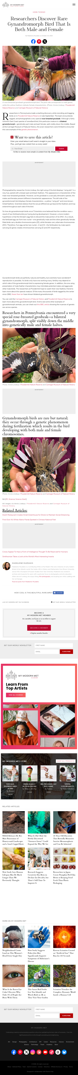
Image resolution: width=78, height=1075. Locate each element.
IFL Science (10, 499)
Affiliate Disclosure (56, 1067)
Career (46, 1042)
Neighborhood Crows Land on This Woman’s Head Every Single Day (12, 953)
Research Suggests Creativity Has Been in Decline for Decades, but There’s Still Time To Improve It (38, 877)
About (9, 1067)
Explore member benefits (39, 633)
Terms (71, 1067)
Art (9, 1042)
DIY (40, 1042)
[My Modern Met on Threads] (57, 1052)
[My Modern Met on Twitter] (26, 1052)
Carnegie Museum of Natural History (32, 108)
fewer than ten (17, 294)
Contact (40, 1067)
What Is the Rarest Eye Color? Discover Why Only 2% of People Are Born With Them (12, 993)
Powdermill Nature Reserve (29, 116)
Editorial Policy (16, 1067)
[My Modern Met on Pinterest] (20, 1052)
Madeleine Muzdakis (33, 36)
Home (35, 12)
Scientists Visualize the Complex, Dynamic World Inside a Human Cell (64, 992)
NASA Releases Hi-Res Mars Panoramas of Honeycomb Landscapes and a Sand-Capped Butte (13, 839)
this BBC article (43, 304)
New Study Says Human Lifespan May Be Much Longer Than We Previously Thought (12, 876)
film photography (44, 576)
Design (14, 1042)
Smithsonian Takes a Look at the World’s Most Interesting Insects (28, 556)
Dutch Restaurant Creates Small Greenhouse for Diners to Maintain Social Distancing (35, 515)
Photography (23, 1042)
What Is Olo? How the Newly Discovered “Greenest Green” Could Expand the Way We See (38, 839)
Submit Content (32, 1067)
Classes (61, 1042)
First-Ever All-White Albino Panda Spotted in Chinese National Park (29, 519)
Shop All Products (65, 761)
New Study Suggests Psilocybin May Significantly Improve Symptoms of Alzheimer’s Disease (38, 956)
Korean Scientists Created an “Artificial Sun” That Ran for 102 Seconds (64, 953)
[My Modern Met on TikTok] (51, 1052)
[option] (20, 712)
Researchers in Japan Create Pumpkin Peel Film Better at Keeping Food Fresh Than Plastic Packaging (64, 877)
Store (56, 1045)
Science (42, 12)
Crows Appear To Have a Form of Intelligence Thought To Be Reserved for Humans (35, 552)
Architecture (33, 1042)
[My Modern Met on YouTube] (45, 1052)
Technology (34, 1045)
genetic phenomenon (29, 129)
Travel (42, 1045)
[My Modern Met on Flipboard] (39, 1052)
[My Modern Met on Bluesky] (64, 1052)
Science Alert (21, 499)
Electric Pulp (49, 1071)
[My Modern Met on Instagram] (32, 1052)
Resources (53, 1042)
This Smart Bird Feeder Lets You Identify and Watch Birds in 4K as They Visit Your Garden (38, 993)
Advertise (47, 1067)
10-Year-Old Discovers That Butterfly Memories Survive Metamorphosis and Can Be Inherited (63, 839)
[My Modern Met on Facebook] (13, 1052)
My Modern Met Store (14, 761)
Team (24, 1067)
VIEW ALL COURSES (16, 695)
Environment (70, 1042)
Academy (49, 1045)
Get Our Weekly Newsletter (64, 602)
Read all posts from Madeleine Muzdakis (25, 582)
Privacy (66, 1067)
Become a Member (39, 628)
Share (59, 593)
